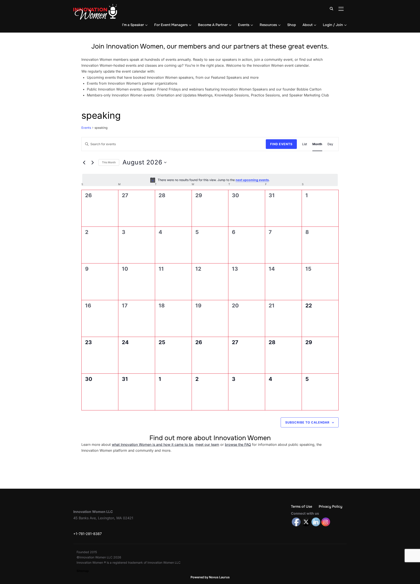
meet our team (207, 444)
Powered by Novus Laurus (210, 577)
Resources (268, 25)
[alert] (210, 180)
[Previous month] (84, 162)
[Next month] (92, 162)
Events (243, 25)
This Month (109, 162)
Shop (291, 25)
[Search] (331, 8)
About (308, 25)
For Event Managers (171, 25)
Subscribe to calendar (307, 422)
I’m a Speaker (133, 25)
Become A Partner (213, 25)
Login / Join (333, 25)
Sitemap (83, 571)
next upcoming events (252, 180)
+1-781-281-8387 (87, 534)
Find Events (281, 144)
